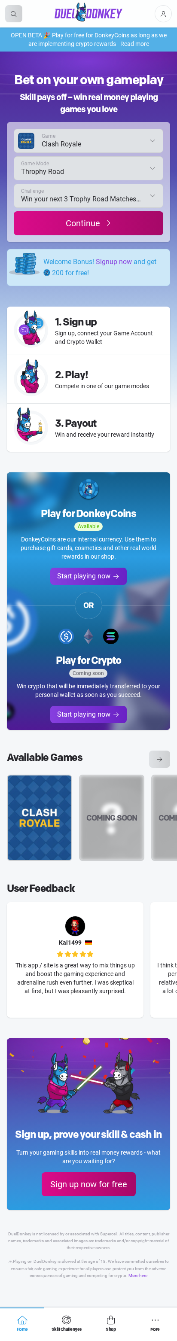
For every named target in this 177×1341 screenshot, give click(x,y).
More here (137, 1275)
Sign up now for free (88, 1184)
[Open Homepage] (88, 12)
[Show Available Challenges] (160, 759)
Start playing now (83, 576)
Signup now (114, 262)
